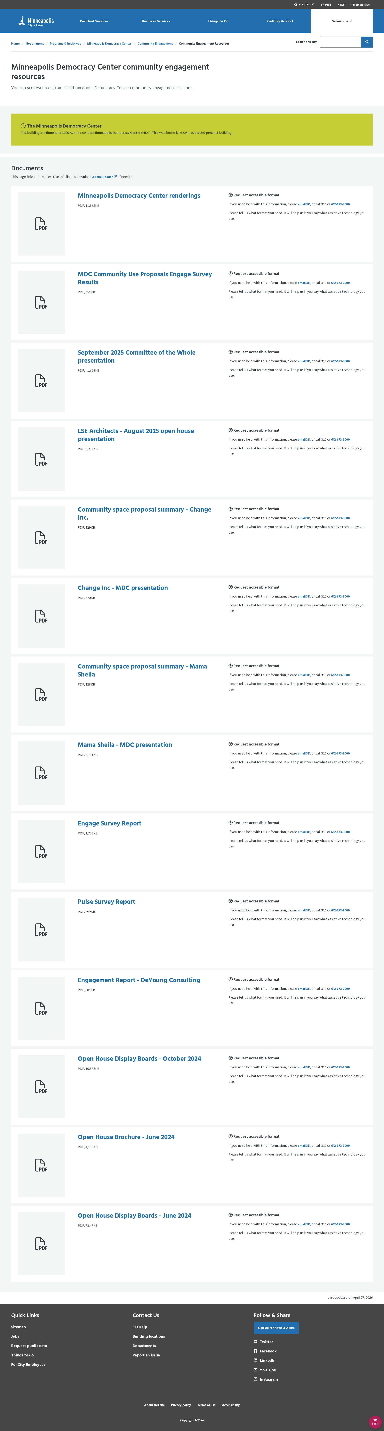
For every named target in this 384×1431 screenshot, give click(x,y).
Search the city (306, 42)
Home (15, 43)
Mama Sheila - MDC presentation (125, 745)
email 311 (304, 204)
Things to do (22, 1355)
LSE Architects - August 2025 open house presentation (136, 435)
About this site (154, 1405)
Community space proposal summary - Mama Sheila (142, 671)
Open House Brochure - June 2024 (126, 1137)
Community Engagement (155, 43)
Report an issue (146, 1355)
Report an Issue (360, 5)
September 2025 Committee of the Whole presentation (136, 357)
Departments (144, 1346)
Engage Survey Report (109, 824)
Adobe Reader (102, 177)
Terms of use (206, 1405)
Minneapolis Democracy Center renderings (139, 196)
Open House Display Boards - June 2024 (134, 1216)
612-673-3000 (340, 204)
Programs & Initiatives (65, 43)
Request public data (29, 1346)
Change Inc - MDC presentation (123, 588)
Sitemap (326, 5)
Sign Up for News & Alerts (276, 1328)
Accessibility (231, 1405)
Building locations (149, 1336)
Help (140, 1327)
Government (35, 43)
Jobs (15, 1336)
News (341, 5)
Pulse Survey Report (106, 902)
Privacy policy (181, 1405)
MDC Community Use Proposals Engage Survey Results (145, 278)
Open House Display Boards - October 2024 (139, 1059)
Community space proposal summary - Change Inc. (144, 514)
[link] (304, 4)
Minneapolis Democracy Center (109, 43)
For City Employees (28, 1365)
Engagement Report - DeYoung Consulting (139, 980)
